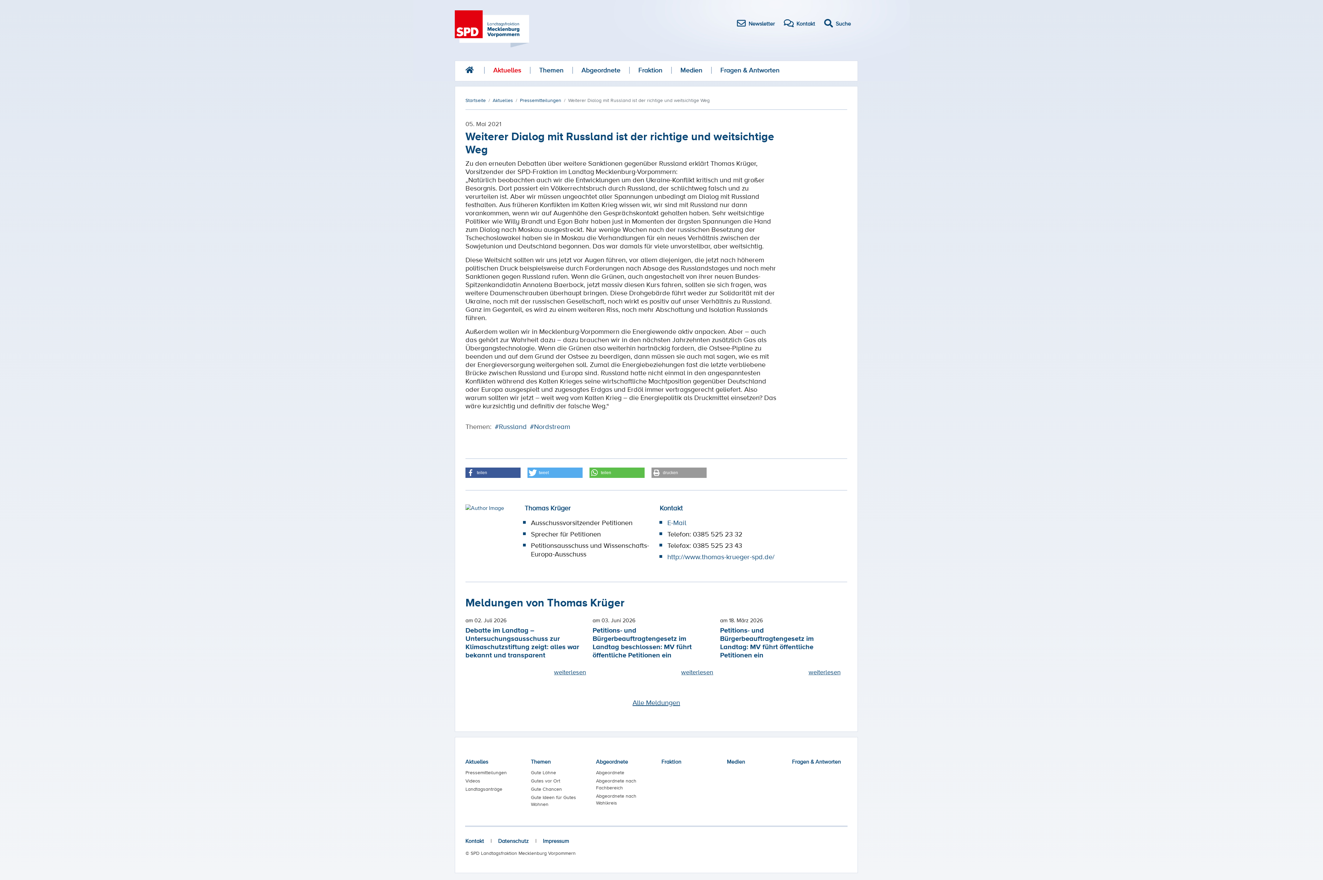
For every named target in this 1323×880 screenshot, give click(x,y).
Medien (691, 70)
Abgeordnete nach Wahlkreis (616, 799)
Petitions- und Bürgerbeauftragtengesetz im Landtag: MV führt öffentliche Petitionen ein (767, 642)
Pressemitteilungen (486, 772)
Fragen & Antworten (750, 70)
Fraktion (650, 70)
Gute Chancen (546, 789)
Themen (551, 70)
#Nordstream (550, 426)
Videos (472, 780)
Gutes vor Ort (545, 780)
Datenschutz (513, 841)
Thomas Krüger (548, 508)
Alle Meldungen (656, 702)
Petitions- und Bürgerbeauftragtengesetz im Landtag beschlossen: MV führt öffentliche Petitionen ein (642, 642)
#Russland (511, 426)
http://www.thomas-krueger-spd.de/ (721, 557)
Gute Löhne (543, 772)
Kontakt (474, 841)
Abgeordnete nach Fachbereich (616, 784)
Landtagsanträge (483, 789)
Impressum (556, 841)
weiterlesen (570, 671)
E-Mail (676, 523)
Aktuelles (507, 70)
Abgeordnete (601, 70)
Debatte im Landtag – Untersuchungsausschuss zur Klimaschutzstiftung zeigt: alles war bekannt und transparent (522, 642)
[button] (493, 473)
